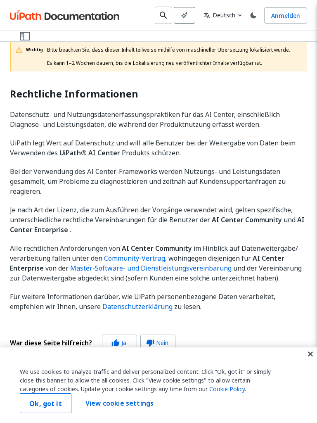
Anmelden (285, 15)
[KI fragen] (184, 15)
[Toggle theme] (253, 15)
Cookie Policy (227, 389)
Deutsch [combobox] (219, 15)
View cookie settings (119, 403)
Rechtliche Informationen (74, 94)
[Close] (310, 354)
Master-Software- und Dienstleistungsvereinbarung (151, 268)
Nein (157, 342)
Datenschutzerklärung (137, 306)
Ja (118, 342)
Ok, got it (45, 404)
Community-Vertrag (134, 258)
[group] (92, 343)
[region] (158, 385)
